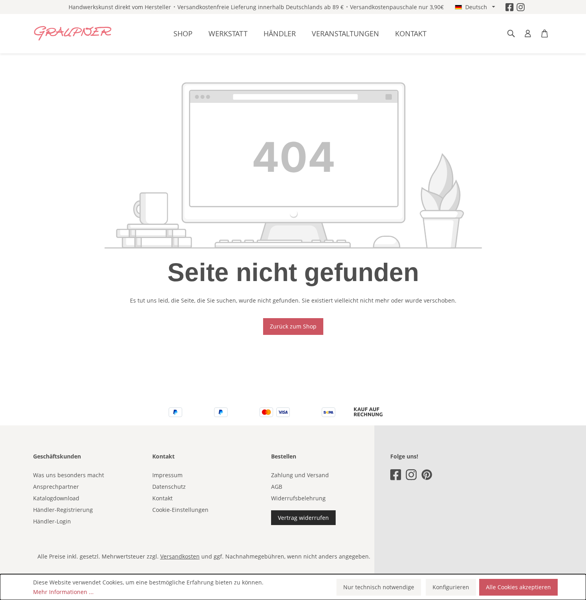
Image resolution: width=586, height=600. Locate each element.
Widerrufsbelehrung (298, 498)
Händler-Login (52, 521)
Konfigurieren (451, 587)
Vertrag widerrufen (303, 517)
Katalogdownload (56, 498)
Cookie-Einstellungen (180, 509)
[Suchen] (511, 33)
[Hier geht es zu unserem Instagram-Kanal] (521, 7)
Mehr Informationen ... (63, 592)
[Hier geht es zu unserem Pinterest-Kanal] (426, 474)
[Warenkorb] (544, 33)
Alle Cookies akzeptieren (518, 587)
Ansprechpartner (56, 486)
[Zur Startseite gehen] (73, 33)
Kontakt (162, 498)
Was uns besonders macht (68, 475)
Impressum (167, 475)
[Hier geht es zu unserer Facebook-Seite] (509, 7)
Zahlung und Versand (300, 475)
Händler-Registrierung (63, 509)
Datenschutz (169, 486)
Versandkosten (180, 556)
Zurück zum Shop (293, 326)
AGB (276, 486)
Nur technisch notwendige (378, 587)
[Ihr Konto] (527, 33)
